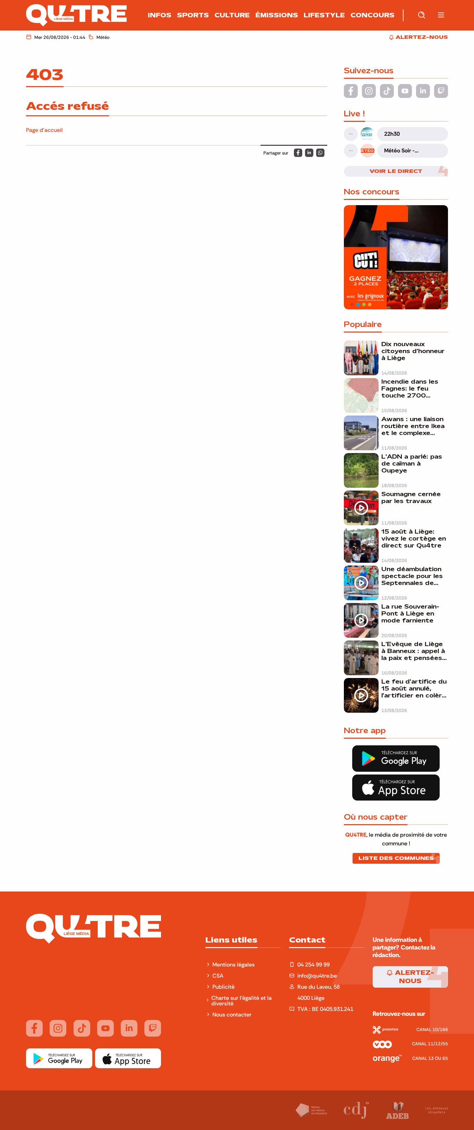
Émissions (276, 15)
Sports (193, 15)
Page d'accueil (44, 129)
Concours (372, 15)
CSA (217, 975)
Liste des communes (396, 858)
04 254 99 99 (313, 964)
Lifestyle (324, 15)
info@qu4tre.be (317, 975)
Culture (232, 15)
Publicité (223, 986)
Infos (159, 15)
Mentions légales (234, 964)
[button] (441, 15)
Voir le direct (396, 171)
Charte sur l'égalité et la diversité (241, 1000)
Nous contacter (232, 1014)
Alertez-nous (413, 977)
